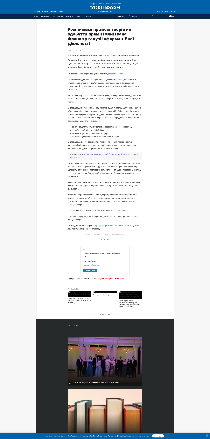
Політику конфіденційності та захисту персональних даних (129, 436)
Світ (53, 16)
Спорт (78, 16)
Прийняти (158, 436)
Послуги (37, 11)
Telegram (100, 278)
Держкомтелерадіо (118, 234)
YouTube (120, 278)
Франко (88, 234)
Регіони (60, 16)
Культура (69, 16)
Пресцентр (53, 11)
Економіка (45, 16)
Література (97, 234)
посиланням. (121, 210)
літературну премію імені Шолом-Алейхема (112, 225)
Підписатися (90, 270)
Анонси (61, 11)
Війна (36, 16)
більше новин (105, 314)
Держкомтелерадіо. (116, 74)
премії (82, 163)
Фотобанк (45, 11)
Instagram (109, 278)
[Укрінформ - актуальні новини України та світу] (105, 7)
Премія (106, 234)
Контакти (122, 16)
